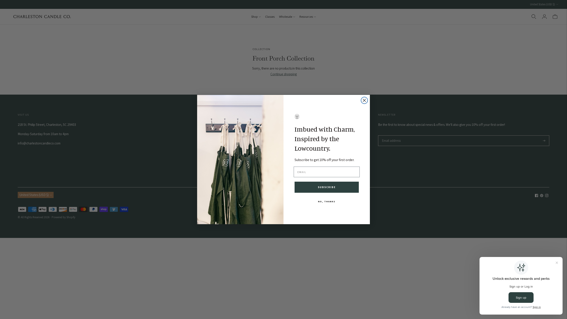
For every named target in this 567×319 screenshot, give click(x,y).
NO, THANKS (326, 201)
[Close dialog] (364, 100)
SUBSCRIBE (327, 187)
